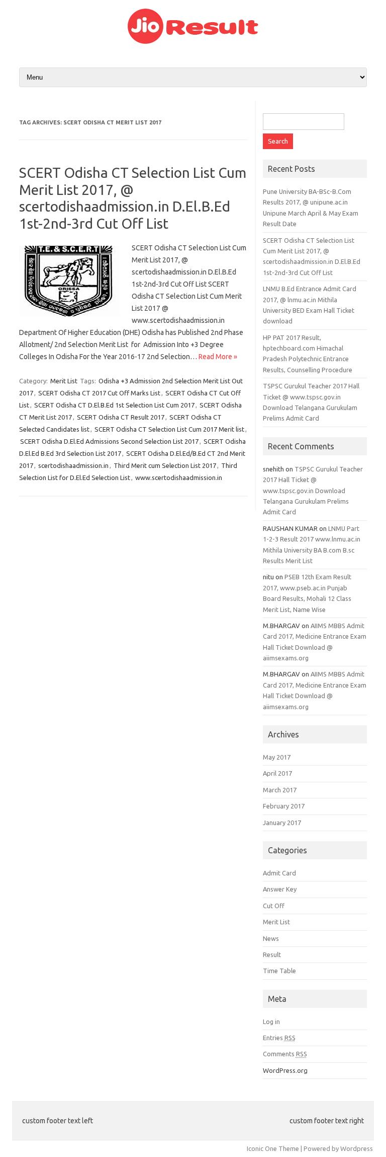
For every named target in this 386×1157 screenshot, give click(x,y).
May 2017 (277, 757)
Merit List (63, 380)
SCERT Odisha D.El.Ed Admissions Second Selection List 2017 (109, 441)
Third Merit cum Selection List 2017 (165, 465)
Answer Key (280, 889)
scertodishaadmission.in (73, 465)
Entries (279, 1037)
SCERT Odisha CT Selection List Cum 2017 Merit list (169, 429)
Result (272, 954)
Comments (285, 1053)
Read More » (218, 357)
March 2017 (280, 789)
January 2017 (282, 822)
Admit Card (279, 872)
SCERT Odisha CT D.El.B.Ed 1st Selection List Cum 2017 (114, 405)
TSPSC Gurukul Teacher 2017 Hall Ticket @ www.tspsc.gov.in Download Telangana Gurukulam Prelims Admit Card (313, 490)
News (271, 938)
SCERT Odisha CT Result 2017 (120, 417)
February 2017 (284, 805)
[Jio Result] (193, 41)
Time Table (279, 970)
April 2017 (277, 773)
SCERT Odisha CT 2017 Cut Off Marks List (99, 392)
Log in (271, 1021)
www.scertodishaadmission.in (178, 477)
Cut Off (273, 905)
